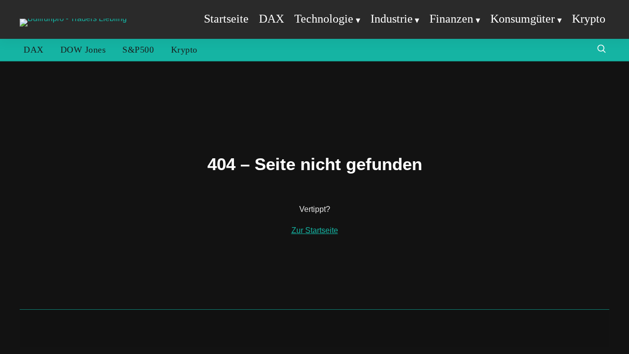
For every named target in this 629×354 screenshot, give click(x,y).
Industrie (392, 18)
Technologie (323, 18)
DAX (271, 18)
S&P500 (138, 50)
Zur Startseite (314, 230)
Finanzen (451, 18)
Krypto (588, 18)
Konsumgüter (522, 18)
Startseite (226, 18)
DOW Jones (83, 50)
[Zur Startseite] (73, 18)
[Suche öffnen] (601, 50)
